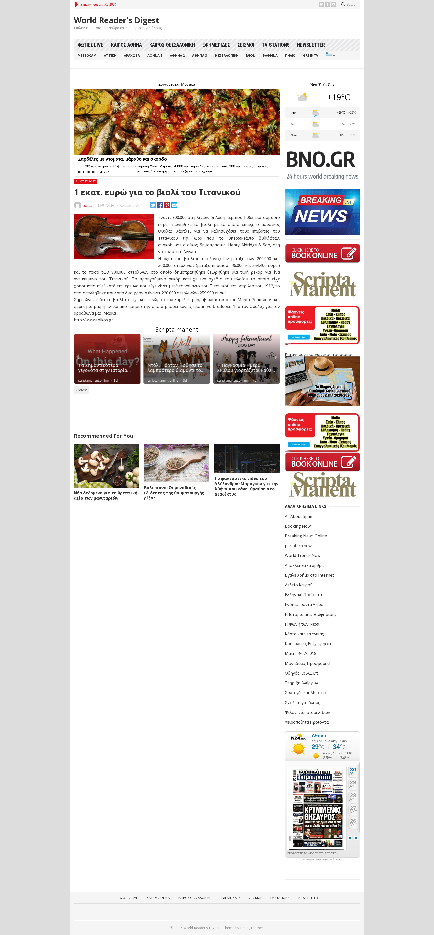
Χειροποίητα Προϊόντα (307, 722)
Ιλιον (250, 55)
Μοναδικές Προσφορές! (307, 663)
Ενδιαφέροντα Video (304, 604)
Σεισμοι (246, 45)
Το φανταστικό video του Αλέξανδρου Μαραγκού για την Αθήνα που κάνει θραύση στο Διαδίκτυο (246, 486)
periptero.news (299, 545)
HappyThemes (252, 927)
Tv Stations (276, 45)
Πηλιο (290, 55)
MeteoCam (87, 55)
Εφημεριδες (216, 45)
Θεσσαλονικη (226, 55)
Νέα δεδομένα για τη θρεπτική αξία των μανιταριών (105, 495)
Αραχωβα (132, 55)
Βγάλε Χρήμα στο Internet (309, 575)
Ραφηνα (270, 55)
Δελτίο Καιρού (299, 585)
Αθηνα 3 (199, 55)
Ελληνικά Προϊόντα (303, 594)
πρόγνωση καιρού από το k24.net (322, 859)
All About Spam (299, 516)
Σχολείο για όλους (302, 702)
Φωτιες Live (90, 45)
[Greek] (330, 55)
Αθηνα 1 (154, 55)
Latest (82, 390)
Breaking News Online (306, 536)
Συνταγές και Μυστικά (306, 692)
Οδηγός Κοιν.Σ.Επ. (302, 673)
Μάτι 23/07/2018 (300, 653)
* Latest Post (86, 181)
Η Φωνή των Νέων (302, 624)
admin (87, 205)
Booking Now (298, 526)
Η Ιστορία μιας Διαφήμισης (311, 614)
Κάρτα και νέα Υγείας (304, 634)
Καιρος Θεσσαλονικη (172, 45)
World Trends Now (302, 555)
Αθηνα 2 (177, 55)
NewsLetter (311, 45)
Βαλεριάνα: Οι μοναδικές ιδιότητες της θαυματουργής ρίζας (174, 493)
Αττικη (110, 55)
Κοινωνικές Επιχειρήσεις (309, 643)
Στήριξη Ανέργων (301, 683)
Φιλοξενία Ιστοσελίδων (307, 712)
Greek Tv (310, 55)
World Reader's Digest (116, 20)
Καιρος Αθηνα (126, 45)
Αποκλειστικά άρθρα (304, 565)
